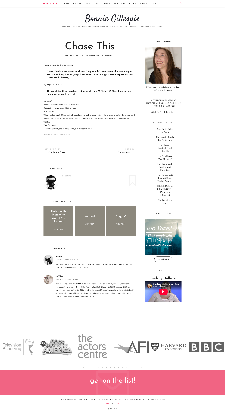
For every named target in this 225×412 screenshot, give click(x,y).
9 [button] (114, 367)
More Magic (163, 259)
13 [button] (130, 367)
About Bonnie (120, 3)
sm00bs (59, 276)
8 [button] (110, 367)
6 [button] (102, 367)
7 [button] (106, 367)
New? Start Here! (80, 3)
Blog (95, 3)
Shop (155, 3)
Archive (68, 56)
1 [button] (83, 367)
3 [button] (91, 367)
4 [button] (95, 367)
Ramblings (78, 56)
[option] (19, 347)
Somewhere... (113, 151)
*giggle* (121, 216)
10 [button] (118, 367)
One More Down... (66, 151)
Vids (106, 3)
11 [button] (122, 367)
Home (66, 3)
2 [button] (87, 367)
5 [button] (99, 367)
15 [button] (138, 367)
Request (90, 216)
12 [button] (126, 367)
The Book (143, 3)
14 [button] (134, 367)
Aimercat (59, 256)
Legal (117, 403)
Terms (108, 403)
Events (132, 3)
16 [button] (141, 367)
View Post (58, 229)
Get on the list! (163, 111)
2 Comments (107, 56)
